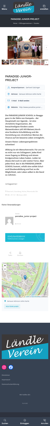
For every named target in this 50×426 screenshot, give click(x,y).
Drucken (20, 255)
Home (15, 23)
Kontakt (25, 403)
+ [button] (5, 265)
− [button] (5, 269)
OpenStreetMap (36, 296)
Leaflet (27, 296)
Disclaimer (6, 375)
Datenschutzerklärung (10, 384)
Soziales (36, 23)
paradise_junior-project (26, 216)
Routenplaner (12, 306)
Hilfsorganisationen (25, 23)
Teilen (10, 255)
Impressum (6, 380)
